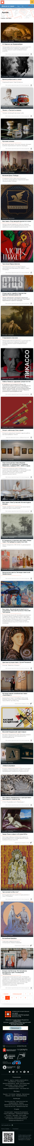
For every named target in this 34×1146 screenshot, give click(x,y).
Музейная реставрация (22, 1113)
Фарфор (21, 1103)
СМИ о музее (22, 1115)
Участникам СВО (24, 1088)
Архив (13, 1095)
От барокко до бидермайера (12, 44)
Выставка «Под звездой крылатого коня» (16, 221)
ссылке (28, 1139)
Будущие (18, 1094)
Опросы (15, 1085)
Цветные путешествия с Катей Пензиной (16, 662)
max (12, 1072)
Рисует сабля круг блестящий (12, 430)
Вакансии (25, 1117)
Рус (30, 5)
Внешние (8, 1095)
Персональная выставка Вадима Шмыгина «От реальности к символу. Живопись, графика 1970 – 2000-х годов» (16, 464)
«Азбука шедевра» (8, 765)
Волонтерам (9, 1085)
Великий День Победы (10, 175)
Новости (6, 1080)
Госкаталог (15, 1128)
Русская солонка (8, 141)
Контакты (8, 1115)
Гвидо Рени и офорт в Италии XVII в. (14, 834)
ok (16, 1072)
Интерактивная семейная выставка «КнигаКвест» (14, 694)
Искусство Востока (10, 1106)
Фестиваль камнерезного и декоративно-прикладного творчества (17, 798)
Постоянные (11, 1094)
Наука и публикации (9, 1113)
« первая (5, 994)
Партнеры (15, 1115)
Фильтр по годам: (8, 6)
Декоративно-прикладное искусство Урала (16, 1104)
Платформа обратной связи (16, 1086)
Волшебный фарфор (9, 938)
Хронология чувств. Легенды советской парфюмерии (16, 573)
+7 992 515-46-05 (5, 1072)
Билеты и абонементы (9, 1083)
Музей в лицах (18, 1117)
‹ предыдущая (17, 994)
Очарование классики (10, 338)
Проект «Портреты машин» (11, 110)
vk (20, 1072)
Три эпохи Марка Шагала (11, 264)
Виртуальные (25, 1094)
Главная (3, 18)
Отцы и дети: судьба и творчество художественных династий (14, 294)
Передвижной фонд (21, 1095)
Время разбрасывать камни (12, 79)
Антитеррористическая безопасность (16, 1118)
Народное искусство (22, 1106)
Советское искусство (22, 1101)
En (32, 5)
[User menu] (32, 2)
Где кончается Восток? (10, 892)
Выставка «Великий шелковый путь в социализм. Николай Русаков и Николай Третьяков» (16, 610)
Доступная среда (24, 1083)
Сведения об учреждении (21, 1112)
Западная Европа (13, 1103)
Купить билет (20, 1081)
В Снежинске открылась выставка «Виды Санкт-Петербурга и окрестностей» (16, 541)
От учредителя (9, 1117)
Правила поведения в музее (11, 1088)
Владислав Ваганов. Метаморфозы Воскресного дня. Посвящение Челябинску (14, 972)
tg (9, 1072)
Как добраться (12, 1081)
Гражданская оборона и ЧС (16, 1120)
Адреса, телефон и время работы (19, 1080)
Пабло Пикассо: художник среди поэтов (16, 381)
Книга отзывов (23, 1085)
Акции (17, 1083)
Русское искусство (10, 1101)
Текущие (5, 1094)
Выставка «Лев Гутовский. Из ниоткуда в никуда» (16, 503)
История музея (8, 1112)
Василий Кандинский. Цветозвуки (14, 732)
